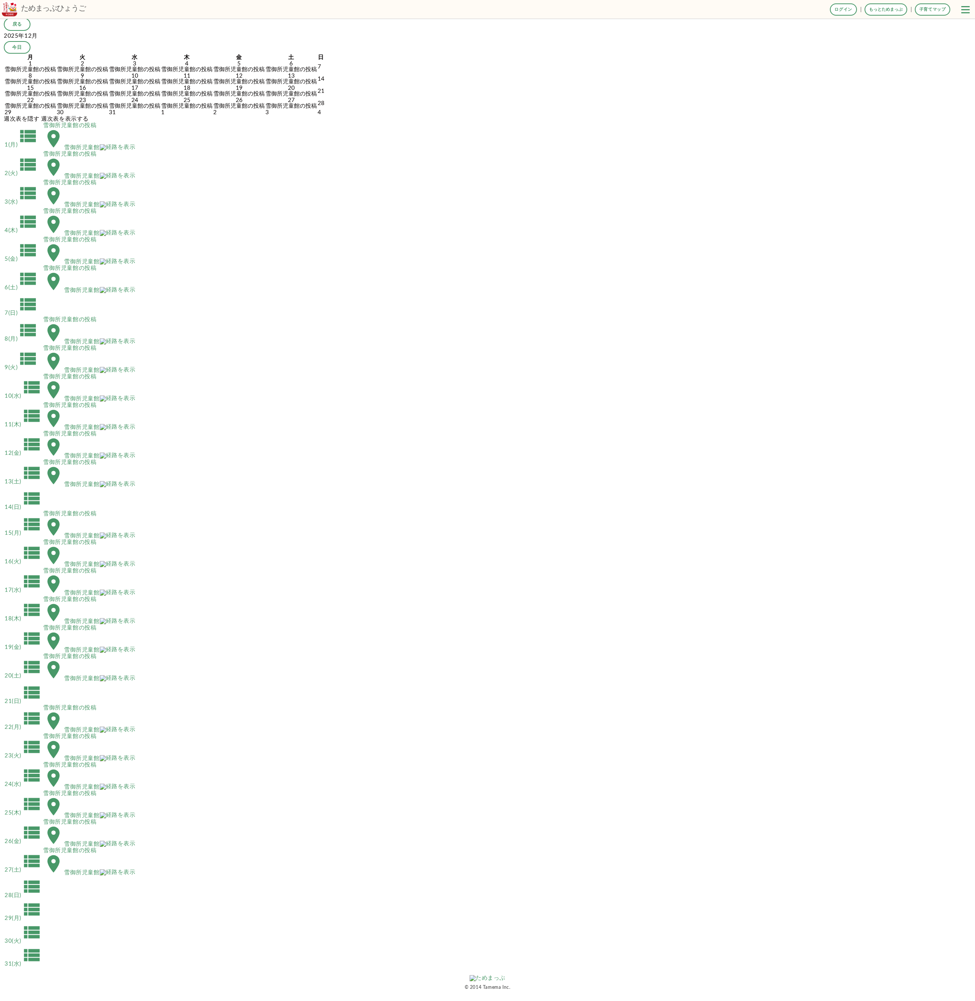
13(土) (23, 482)
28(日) (23, 895)
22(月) (23, 727)
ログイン (843, 9)
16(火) (23, 561)
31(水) (23, 964)
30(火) (23, 941)
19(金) (23, 647)
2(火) (21, 173)
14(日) (23, 507)
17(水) (23, 590)
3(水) (21, 202)
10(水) (23, 396)
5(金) (21, 259)
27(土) (23, 870)
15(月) (23, 533)
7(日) (21, 313)
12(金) (23, 453)
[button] (965, 9)
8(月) (21, 339)
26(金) (23, 841)
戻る (17, 24)
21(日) (23, 701)
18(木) (23, 619)
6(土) (21, 287)
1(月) (21, 145)
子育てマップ (932, 9)
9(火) (21, 367)
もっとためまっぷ (886, 9)
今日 (17, 47)
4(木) (21, 230)
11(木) (23, 424)
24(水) (23, 784)
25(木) (23, 813)
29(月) (23, 918)
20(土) (23, 676)
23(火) (23, 756)
